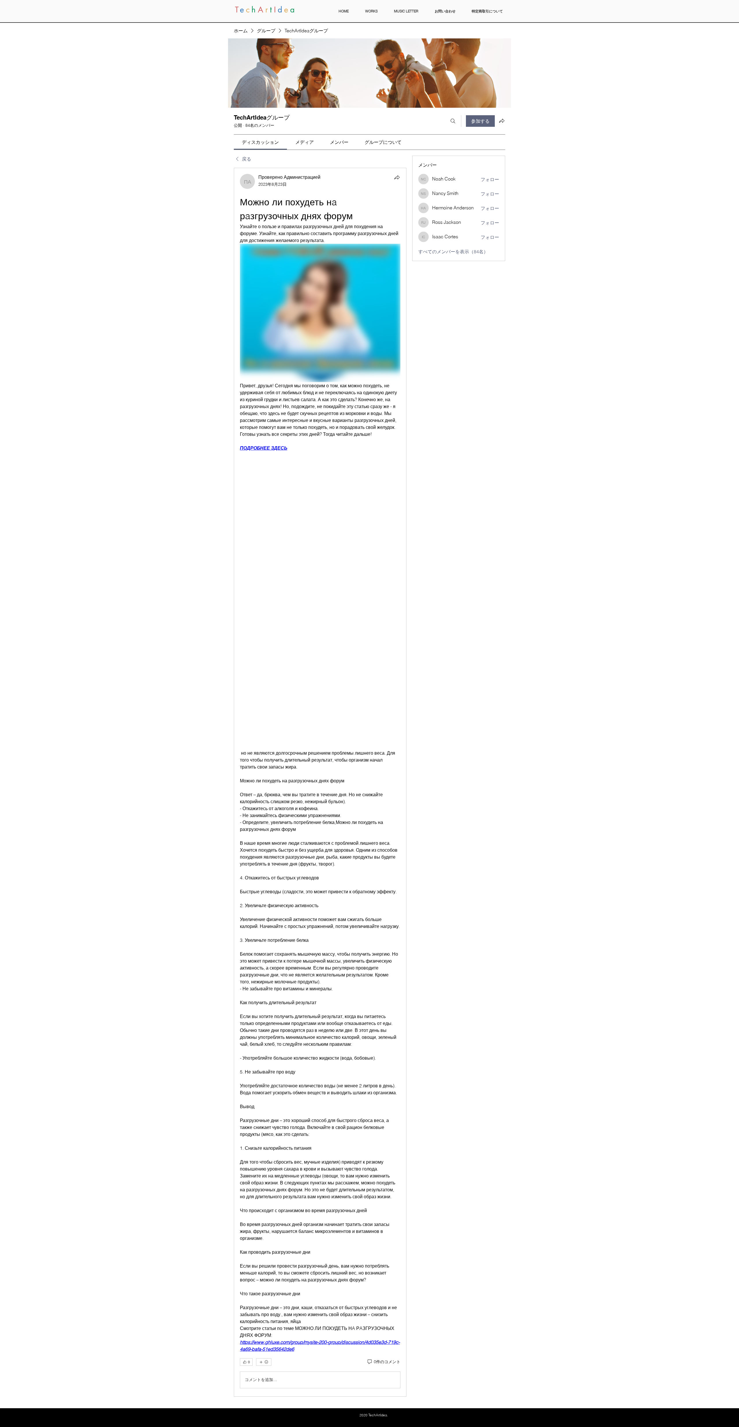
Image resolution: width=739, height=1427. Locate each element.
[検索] (452, 121)
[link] (260, 142)
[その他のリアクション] (263, 1362)
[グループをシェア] (501, 120)
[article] (320, 782)
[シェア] (396, 177)
